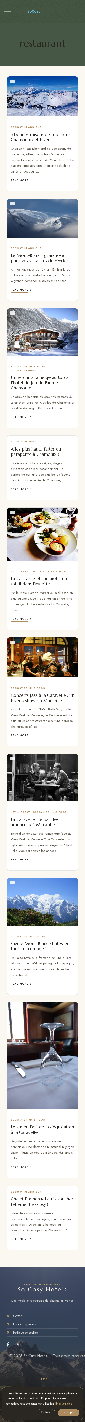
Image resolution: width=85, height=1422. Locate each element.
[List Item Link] (42, 1316)
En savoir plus (63, 1403)
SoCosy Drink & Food (28, 366)
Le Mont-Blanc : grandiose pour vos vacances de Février (39, 258)
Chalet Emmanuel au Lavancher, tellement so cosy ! (42, 1201)
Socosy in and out (26, 127)
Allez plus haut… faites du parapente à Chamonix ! (36, 451)
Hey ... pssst (20, 571)
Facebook (8, 1344)
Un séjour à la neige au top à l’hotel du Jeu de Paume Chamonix (39, 383)
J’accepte (69, 1412)
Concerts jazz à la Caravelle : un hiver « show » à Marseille (42, 698)
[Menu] (7, 11)
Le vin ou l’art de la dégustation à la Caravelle (42, 1129)
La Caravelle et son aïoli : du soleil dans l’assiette (39, 581)
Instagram (17, 1344)
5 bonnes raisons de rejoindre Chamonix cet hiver (40, 137)
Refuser (46, 1412)
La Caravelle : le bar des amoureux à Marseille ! (34, 822)
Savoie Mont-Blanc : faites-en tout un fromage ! (40, 946)
